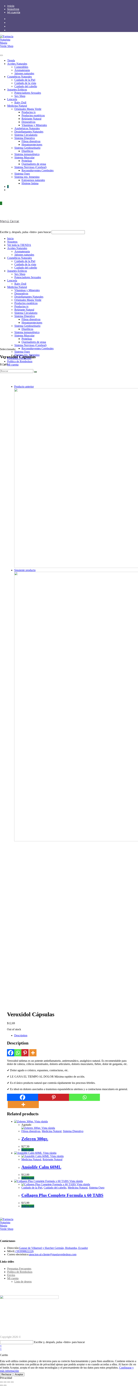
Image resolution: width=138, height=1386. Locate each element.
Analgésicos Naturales (27, 128)
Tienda (11, 60)
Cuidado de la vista (25, 83)
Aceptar (19, 1374)
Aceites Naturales (17, 63)
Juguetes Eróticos (17, 89)
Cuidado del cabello (25, 86)
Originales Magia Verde (27, 108)
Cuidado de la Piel (24, 79)
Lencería (12, 99)
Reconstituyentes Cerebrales (38, 170)
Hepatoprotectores (32, 144)
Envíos (11, 1275)
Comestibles (21, 66)
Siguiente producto (25, 570)
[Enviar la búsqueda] (35, 371)
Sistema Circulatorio (25, 134)
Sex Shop (19, 96)
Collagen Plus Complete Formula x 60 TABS (62, 1195)
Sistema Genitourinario (27, 147)
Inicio (10, 6)
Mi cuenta (13, 12)
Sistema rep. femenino (27, 176)
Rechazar (6, 1374)
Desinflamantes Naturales (28, 131)
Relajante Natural (31, 118)
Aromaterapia (22, 70)
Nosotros (13, 9)
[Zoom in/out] (12, 1382)
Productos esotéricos (33, 115)
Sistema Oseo (22, 173)
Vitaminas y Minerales (34, 125)
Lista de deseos (23, 1281)
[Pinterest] (25, 1052)
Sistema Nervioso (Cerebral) (30, 167)
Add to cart (27, 1177)
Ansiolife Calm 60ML (41, 1167)
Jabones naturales (24, 73)
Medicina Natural (17, 105)
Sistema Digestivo (24, 138)
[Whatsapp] (17, 1052)
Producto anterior (24, 386)
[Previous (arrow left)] (1, 1385)
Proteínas (27, 160)
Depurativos (28, 121)
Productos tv (29, 112)
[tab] (72, 1035)
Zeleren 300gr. (34, 1138)
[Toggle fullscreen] (8, 1382)
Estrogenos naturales (33, 180)
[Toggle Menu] (1, 55)
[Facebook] (10, 1052)
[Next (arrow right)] (5, 1385)
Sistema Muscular (24, 157)
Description (20, 1035)
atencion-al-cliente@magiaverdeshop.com (52, 1254)
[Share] (5, 1382)
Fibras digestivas (31, 141)
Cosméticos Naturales (19, 76)
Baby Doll (20, 102)
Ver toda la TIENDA (19, 244)
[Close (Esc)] (1, 1382)
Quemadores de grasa (34, 163)
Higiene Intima (30, 183)
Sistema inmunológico (27, 154)
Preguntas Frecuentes (19, 358)
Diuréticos (27, 151)
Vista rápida (41, 1121)
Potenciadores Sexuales (27, 92)
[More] (33, 1052)
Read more (27, 1149)
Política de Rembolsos (19, 361)
